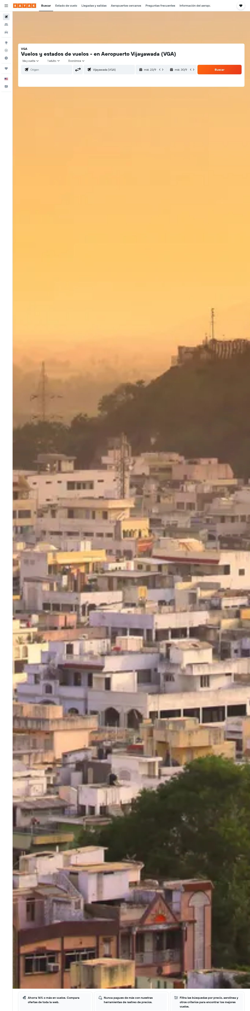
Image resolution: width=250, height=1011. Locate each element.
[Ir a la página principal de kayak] (24, 5)
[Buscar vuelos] (6, 17)
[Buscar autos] (6, 32)
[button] (6, 6)
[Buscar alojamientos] (6, 24)
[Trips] (6, 68)
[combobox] (31, 61)
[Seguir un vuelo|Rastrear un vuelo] (6, 50)
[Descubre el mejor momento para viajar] (6, 58)
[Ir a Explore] (6, 42)
